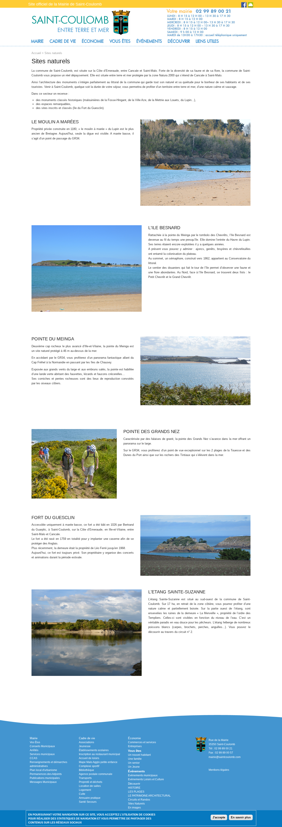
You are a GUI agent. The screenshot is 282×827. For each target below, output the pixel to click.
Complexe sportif (89, 766)
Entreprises (135, 746)
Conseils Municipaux (42, 746)
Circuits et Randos (139, 799)
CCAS (33, 758)
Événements (149, 41)
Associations (86, 742)
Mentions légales (219, 769)
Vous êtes (119, 41)
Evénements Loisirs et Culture (146, 779)
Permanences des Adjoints (46, 774)
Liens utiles (207, 41)
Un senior (134, 762)
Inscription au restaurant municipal (99, 754)
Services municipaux (42, 754)
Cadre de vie (63, 41)
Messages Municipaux (43, 782)
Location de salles (90, 786)
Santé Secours (87, 801)
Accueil (36, 53)
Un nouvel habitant (139, 754)
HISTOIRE (134, 787)
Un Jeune (134, 766)
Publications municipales (45, 778)
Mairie (37, 41)
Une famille (135, 758)
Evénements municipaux (143, 775)
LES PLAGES (136, 791)
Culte (82, 793)
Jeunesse (85, 746)
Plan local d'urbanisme (43, 770)
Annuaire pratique (89, 797)
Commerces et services (142, 742)
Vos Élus (35, 742)
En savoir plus (241, 817)
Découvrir (179, 41)
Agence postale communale (95, 774)
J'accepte (219, 817)
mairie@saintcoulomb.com (225, 757)
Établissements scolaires (94, 750)
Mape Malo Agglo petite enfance (98, 762)
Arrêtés (34, 750)
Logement (85, 789)
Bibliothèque (86, 770)
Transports (85, 778)
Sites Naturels (136, 803)
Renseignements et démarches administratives (48, 764)
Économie (93, 41)
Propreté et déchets (90, 782)
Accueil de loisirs (89, 758)
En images (134, 807)
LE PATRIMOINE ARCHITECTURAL (149, 795)
